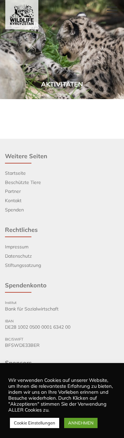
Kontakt (13, 200)
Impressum (16, 247)
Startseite (15, 173)
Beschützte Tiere (23, 182)
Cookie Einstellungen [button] (34, 422)
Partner (13, 191)
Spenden (14, 210)
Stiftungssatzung (23, 265)
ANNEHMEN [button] (81, 422)
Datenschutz (18, 256)
